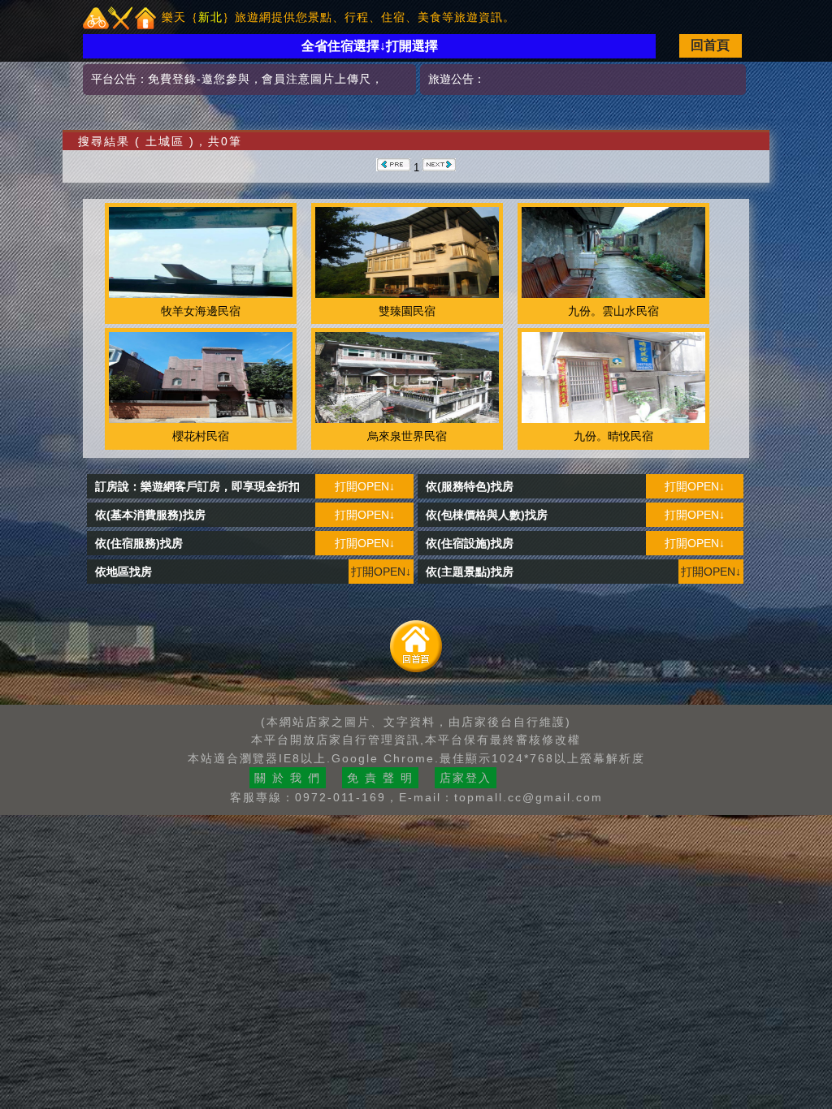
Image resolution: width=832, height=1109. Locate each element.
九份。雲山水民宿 (613, 310)
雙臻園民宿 (407, 310)
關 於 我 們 (287, 777)
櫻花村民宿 (200, 435)
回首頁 (710, 45)
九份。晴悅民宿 (613, 435)
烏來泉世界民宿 (407, 435)
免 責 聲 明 (380, 777)
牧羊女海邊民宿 (200, 310)
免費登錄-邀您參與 (199, 78)
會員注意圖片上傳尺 (316, 78)
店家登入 (466, 777)
